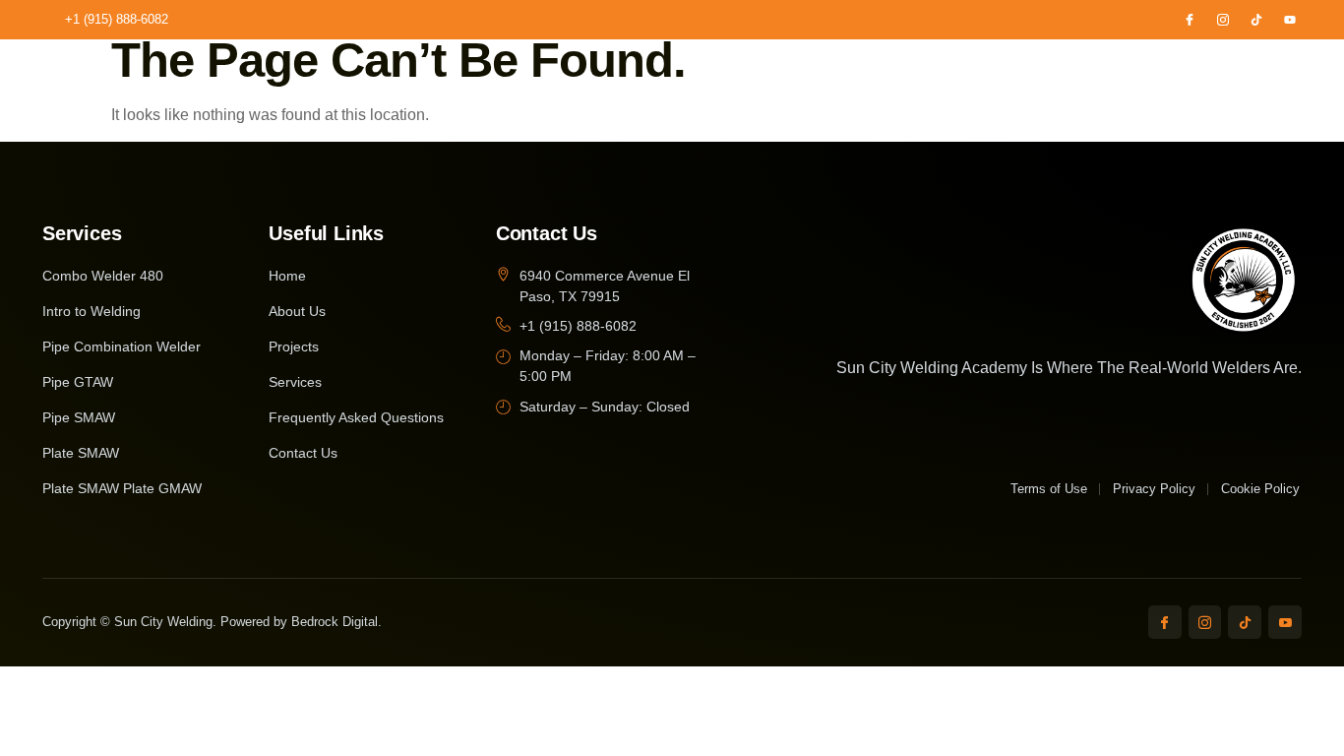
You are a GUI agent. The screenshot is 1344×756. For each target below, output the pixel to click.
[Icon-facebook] (1189, 20)
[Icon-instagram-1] (1223, 20)
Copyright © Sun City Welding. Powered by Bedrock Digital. (212, 621)
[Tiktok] (1256, 20)
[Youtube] (1290, 20)
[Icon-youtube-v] (1285, 622)
